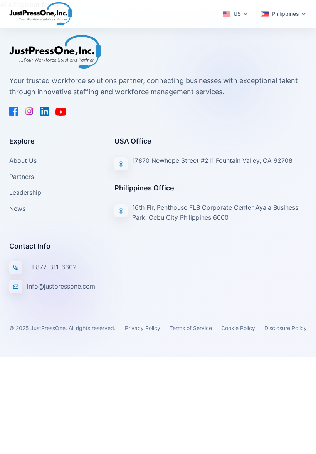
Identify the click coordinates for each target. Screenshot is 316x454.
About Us (23, 160)
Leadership (25, 192)
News (17, 208)
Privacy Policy (142, 328)
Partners (21, 176)
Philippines (285, 13)
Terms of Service (191, 328)
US (237, 13)
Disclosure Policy (285, 328)
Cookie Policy (238, 328)
